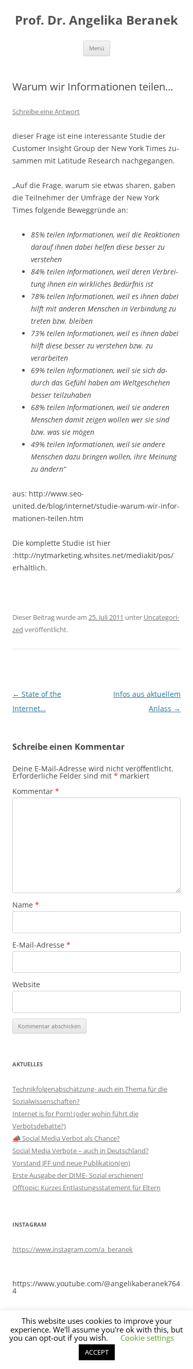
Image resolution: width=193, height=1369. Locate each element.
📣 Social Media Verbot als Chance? (66, 1138)
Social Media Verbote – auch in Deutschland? (80, 1150)
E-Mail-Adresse (41, 945)
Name (25, 905)
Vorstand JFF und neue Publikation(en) (71, 1163)
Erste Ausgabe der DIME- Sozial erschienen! (77, 1175)
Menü (96, 48)
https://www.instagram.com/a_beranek (72, 1249)
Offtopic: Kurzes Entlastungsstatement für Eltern (86, 1187)
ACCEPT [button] (97, 1352)
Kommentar (35, 791)
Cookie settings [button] (147, 1338)
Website (26, 984)
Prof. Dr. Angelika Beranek (96, 20)
